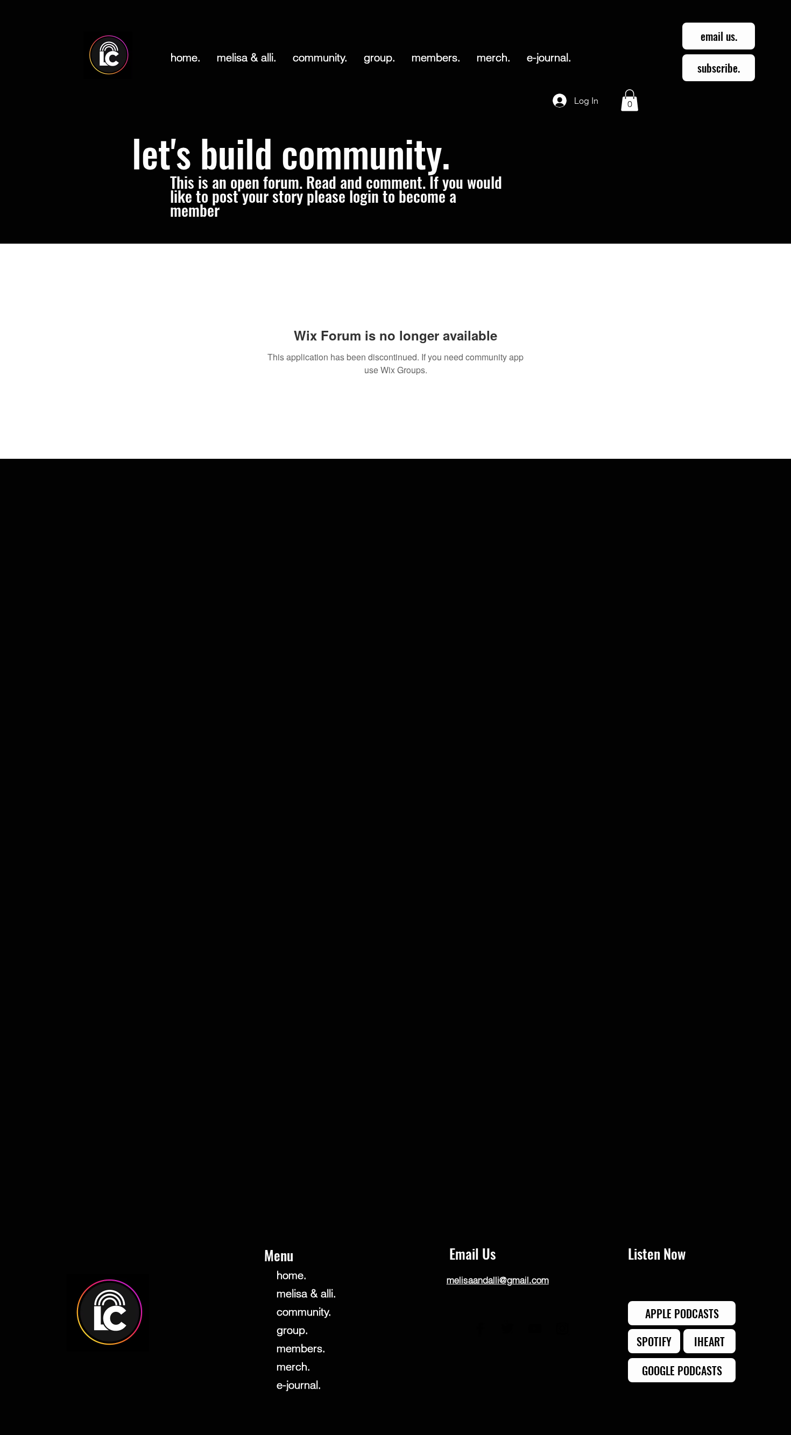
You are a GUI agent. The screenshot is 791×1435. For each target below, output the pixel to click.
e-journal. (299, 1384)
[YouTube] (535, 1328)
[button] (629, 100)
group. (292, 1330)
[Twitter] (507, 1328)
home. (292, 1275)
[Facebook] (480, 1328)
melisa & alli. (306, 1293)
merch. (293, 1366)
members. (301, 1348)
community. (304, 1311)
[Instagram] (562, 1328)
